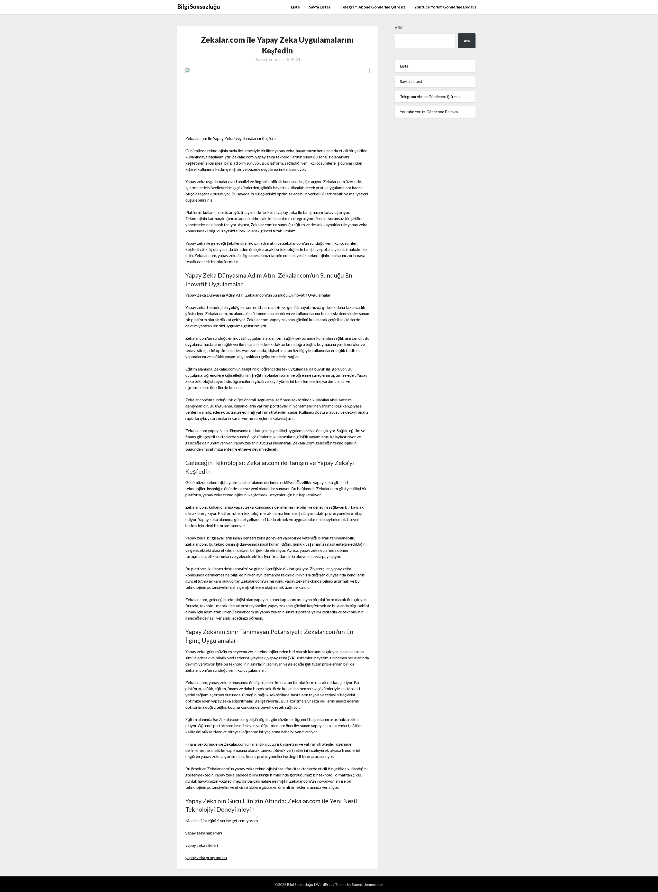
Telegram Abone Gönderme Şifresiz (373, 7)
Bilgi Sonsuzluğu (198, 6)
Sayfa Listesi (320, 7)
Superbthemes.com (367, 884)
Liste (295, 7)
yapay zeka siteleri (201, 845)
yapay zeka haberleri (203, 832)
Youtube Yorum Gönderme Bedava (445, 7)
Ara (399, 27)
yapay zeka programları (206, 857)
